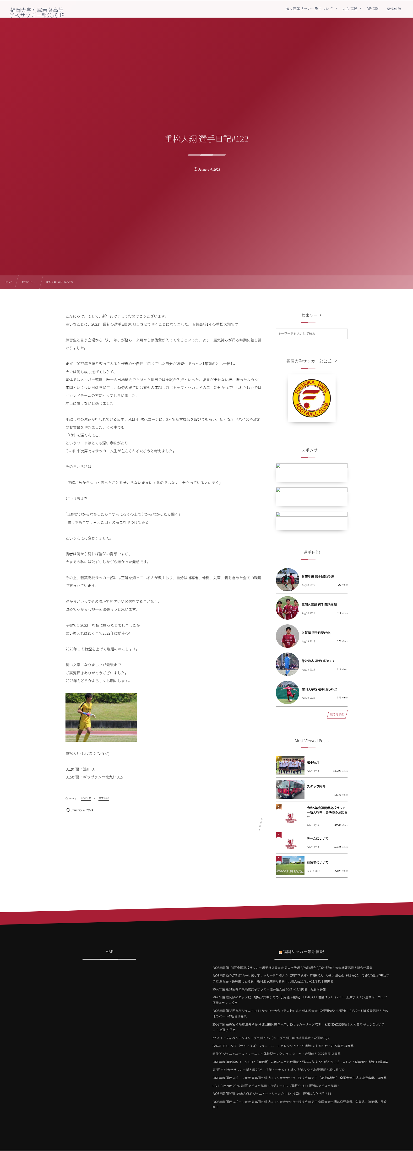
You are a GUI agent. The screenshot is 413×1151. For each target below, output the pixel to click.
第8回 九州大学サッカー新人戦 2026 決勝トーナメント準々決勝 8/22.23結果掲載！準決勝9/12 (278, 1069)
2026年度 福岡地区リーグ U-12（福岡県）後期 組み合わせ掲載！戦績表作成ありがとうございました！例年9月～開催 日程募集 (300, 1061)
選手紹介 (313, 762)
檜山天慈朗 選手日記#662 (319, 689)
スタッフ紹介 (316, 786)
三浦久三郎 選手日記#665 (319, 604)
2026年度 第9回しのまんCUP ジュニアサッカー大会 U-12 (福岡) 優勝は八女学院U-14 (271, 1093)
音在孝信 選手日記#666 (318, 576)
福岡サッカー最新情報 (303, 951)
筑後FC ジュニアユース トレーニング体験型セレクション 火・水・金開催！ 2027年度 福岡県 (276, 1053)
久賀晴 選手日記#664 (316, 632)
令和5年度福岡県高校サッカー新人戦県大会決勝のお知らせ (327, 812)
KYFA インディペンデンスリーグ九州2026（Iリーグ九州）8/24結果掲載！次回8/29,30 (271, 1038)
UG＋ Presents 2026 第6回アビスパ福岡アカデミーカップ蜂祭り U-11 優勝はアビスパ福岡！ (276, 1085)
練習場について (318, 862)
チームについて (317, 838)
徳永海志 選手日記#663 (318, 661)
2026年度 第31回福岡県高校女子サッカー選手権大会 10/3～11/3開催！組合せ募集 (269, 989)
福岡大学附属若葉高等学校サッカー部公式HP (36, 12)
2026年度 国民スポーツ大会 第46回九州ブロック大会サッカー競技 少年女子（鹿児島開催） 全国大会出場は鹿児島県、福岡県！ (301, 1077)
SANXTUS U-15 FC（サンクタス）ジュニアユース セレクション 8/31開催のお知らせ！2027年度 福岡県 (283, 1045)
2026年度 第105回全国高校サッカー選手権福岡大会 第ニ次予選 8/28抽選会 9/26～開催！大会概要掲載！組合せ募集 (292, 967)
